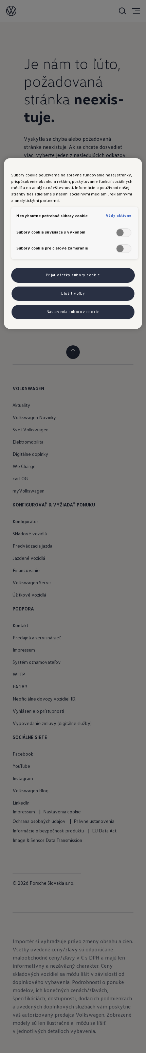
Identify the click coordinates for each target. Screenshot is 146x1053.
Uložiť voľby (73, 293)
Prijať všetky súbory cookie (73, 275)
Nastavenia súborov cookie (73, 311)
